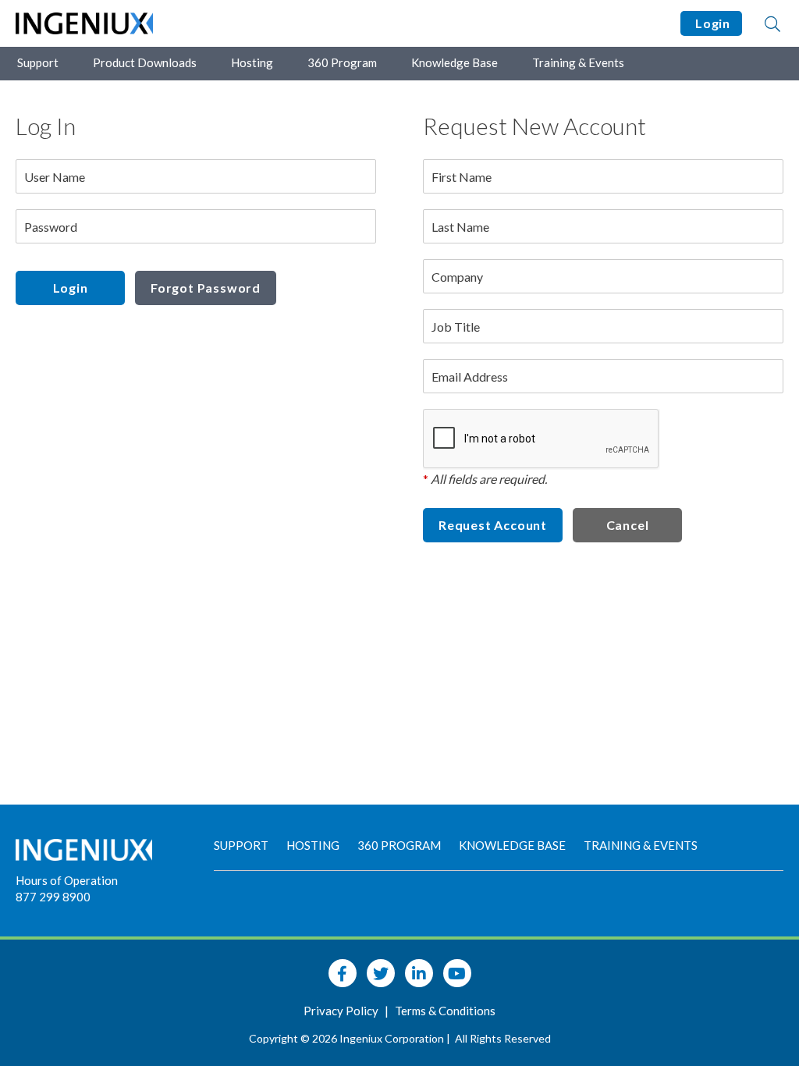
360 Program (342, 62)
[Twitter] (381, 973)
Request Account (493, 524)
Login (711, 23)
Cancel (627, 524)
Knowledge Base (454, 62)
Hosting (252, 62)
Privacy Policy (342, 1011)
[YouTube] (457, 973)
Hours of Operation (67, 880)
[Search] (772, 23)
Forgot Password (206, 287)
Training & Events (578, 62)
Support (38, 62)
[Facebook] (342, 973)
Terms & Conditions (445, 1011)
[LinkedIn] (419, 973)
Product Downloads (145, 62)
